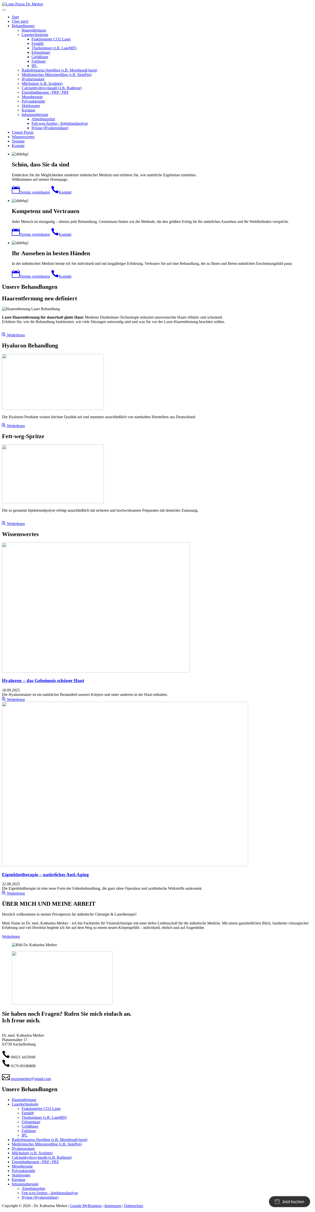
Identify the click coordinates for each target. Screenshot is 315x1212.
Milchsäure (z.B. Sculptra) (32, 1153)
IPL (25, 1135)
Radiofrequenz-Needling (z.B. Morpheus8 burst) (49, 1140)
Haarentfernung (24, 1100)
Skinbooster (21, 1175)
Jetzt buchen (293, 1202)
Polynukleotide (23, 1171)
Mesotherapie (22, 1166)
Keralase (18, 1179)
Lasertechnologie (25, 1104)
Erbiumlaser (31, 1122)
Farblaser (29, 1131)
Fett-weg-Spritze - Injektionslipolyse (50, 1193)
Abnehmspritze (33, 1188)
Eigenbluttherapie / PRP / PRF (35, 1162)
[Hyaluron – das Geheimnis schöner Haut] (96, 671)
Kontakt (65, 192)
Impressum (112, 1206)
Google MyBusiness (86, 1206)
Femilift (28, 1113)
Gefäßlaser (30, 1126)
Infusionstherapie (25, 1184)
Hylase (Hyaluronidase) (40, 1197)
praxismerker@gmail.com (31, 1079)
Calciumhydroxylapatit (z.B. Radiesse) (42, 1157)
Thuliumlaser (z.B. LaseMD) (44, 1117)
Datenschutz (133, 1206)
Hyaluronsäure (23, 1148)
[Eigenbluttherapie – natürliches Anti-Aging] (125, 865)
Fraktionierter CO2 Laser (41, 1108)
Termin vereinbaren (35, 192)
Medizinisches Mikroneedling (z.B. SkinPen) (47, 1144)
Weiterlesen (15, 699)
